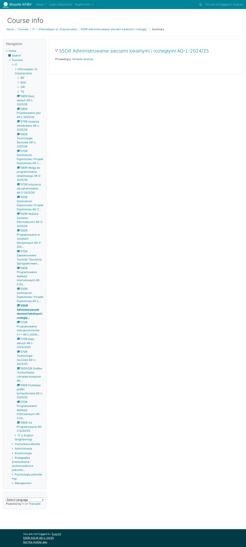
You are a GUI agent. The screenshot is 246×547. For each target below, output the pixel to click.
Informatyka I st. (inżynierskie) (58, 29)
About (40, 4)
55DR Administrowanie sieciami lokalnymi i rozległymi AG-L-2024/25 (134, 51)
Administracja (23, 448)
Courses (23, 29)
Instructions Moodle (27, 444)
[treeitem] (24, 51)
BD (22, 78)
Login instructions (60, 4)
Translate (35, 503)
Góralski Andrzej (82, 59)
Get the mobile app (35, 542)
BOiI (23, 82)
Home (10, 29)
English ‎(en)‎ (83, 4)
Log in (238, 4)
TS (22, 91)
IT (33, 29)
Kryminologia (23, 453)
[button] (200, 4)
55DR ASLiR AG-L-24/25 (38, 538)
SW (23, 87)
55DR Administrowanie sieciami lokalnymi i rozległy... (114, 29)
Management (23, 483)
